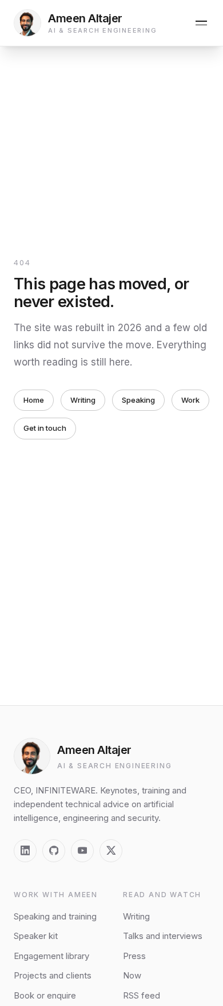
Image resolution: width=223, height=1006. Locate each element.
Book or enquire (45, 995)
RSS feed (141, 995)
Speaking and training (55, 916)
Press (134, 955)
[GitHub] (53, 850)
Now (132, 975)
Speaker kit (36, 935)
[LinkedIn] (25, 850)
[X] (110, 850)
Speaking (138, 399)
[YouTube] (82, 850)
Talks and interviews (162, 935)
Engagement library (51, 955)
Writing (82, 399)
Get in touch (44, 428)
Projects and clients (52, 975)
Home (33, 399)
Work (190, 399)
